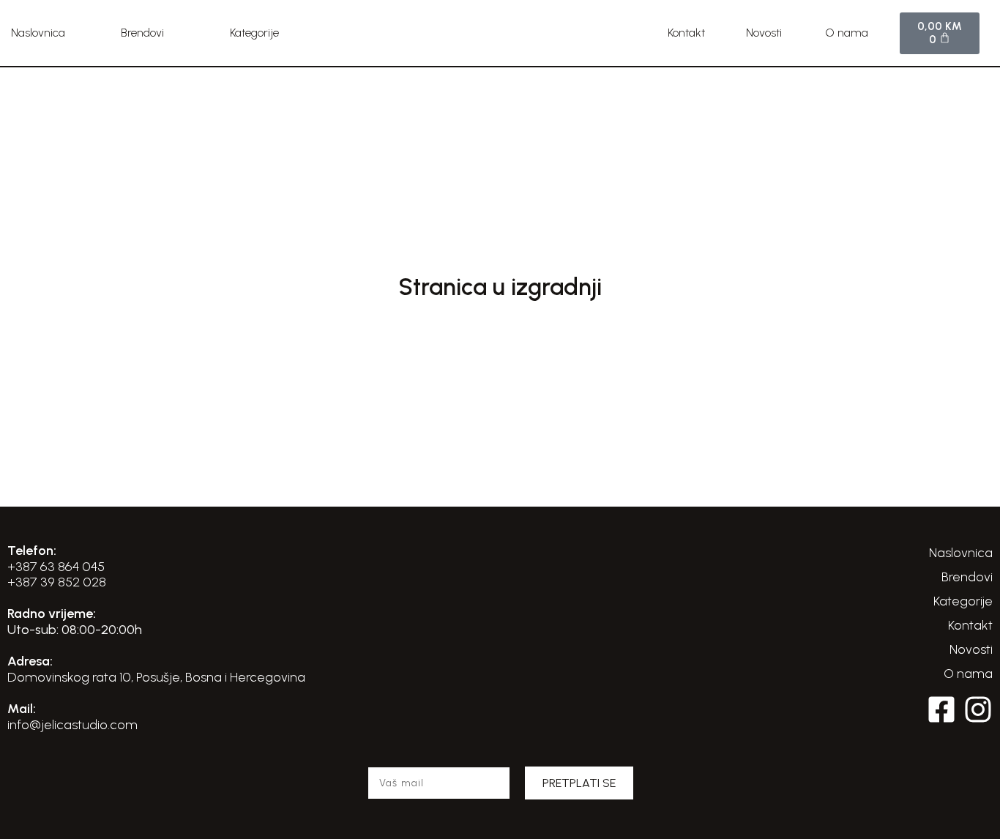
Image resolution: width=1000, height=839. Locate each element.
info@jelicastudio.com (72, 725)
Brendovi (142, 33)
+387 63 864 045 (56, 567)
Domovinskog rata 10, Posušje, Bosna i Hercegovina (156, 677)
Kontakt (686, 33)
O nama (846, 33)
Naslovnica (38, 33)
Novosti (764, 33)
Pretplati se (579, 783)
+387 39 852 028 (56, 582)
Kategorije (254, 33)
